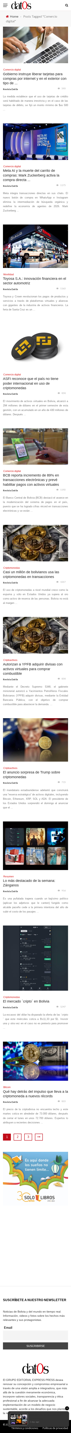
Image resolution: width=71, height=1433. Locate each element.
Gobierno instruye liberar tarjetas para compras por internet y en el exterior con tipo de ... (34, 78)
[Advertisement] (35, 1250)
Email (8, 1327)
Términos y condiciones (24, 1428)
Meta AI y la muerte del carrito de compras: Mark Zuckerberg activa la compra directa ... (31, 175)
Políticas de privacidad (55, 1428)
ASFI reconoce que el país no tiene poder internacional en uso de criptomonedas (30, 383)
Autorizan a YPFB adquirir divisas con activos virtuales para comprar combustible (33, 669)
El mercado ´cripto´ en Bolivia (26, 1001)
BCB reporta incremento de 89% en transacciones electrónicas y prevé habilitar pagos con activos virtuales (31, 480)
